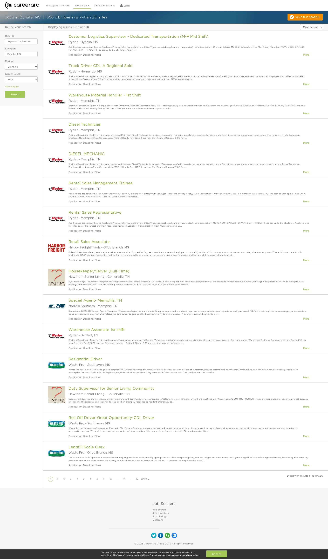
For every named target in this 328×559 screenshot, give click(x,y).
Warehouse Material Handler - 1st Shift (105, 95)
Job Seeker (81, 5)
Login (126, 5)
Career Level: (13, 74)
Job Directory (161, 513)
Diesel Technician (85, 124)
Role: (8, 36)
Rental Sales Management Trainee (101, 183)
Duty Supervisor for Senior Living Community (111, 388)
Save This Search (307, 17)
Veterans (158, 519)
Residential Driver (85, 359)
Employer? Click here (58, 5)
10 (111, 479)
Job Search (159, 509)
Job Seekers (164, 504)
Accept (216, 554)
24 (137, 479)
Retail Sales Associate (89, 242)
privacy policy (136, 552)
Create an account (104, 5)
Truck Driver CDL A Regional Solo (100, 66)
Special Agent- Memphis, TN (95, 300)
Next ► (145, 479)
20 (123, 479)
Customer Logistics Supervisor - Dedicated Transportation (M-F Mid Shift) (139, 36)
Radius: (9, 61)
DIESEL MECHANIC (87, 154)
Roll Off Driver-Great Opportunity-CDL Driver (111, 418)
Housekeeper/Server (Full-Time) (99, 271)
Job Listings (160, 516)
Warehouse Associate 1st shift (97, 330)
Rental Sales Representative (95, 212)
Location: (10, 48)
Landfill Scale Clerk (87, 447)
